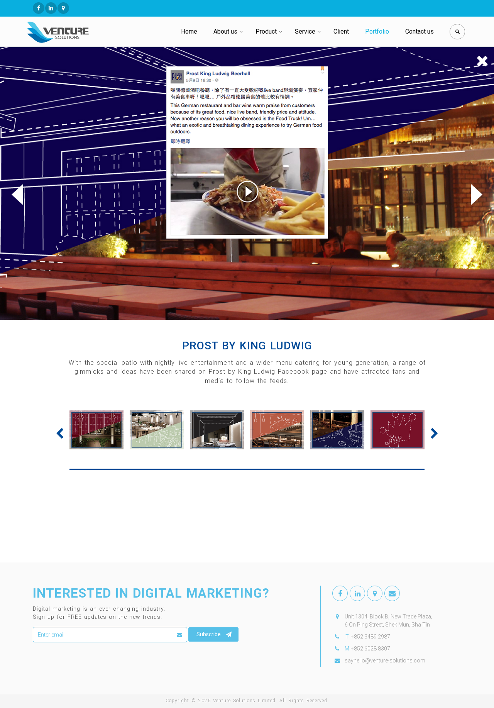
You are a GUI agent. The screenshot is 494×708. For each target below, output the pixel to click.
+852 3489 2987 (370, 636)
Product (266, 31)
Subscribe (208, 634)
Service (305, 31)
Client (341, 31)
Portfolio (377, 31)
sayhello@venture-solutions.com (385, 660)
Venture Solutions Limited (244, 700)
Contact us (419, 31)
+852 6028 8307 (370, 648)
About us (225, 31)
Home (189, 31)
